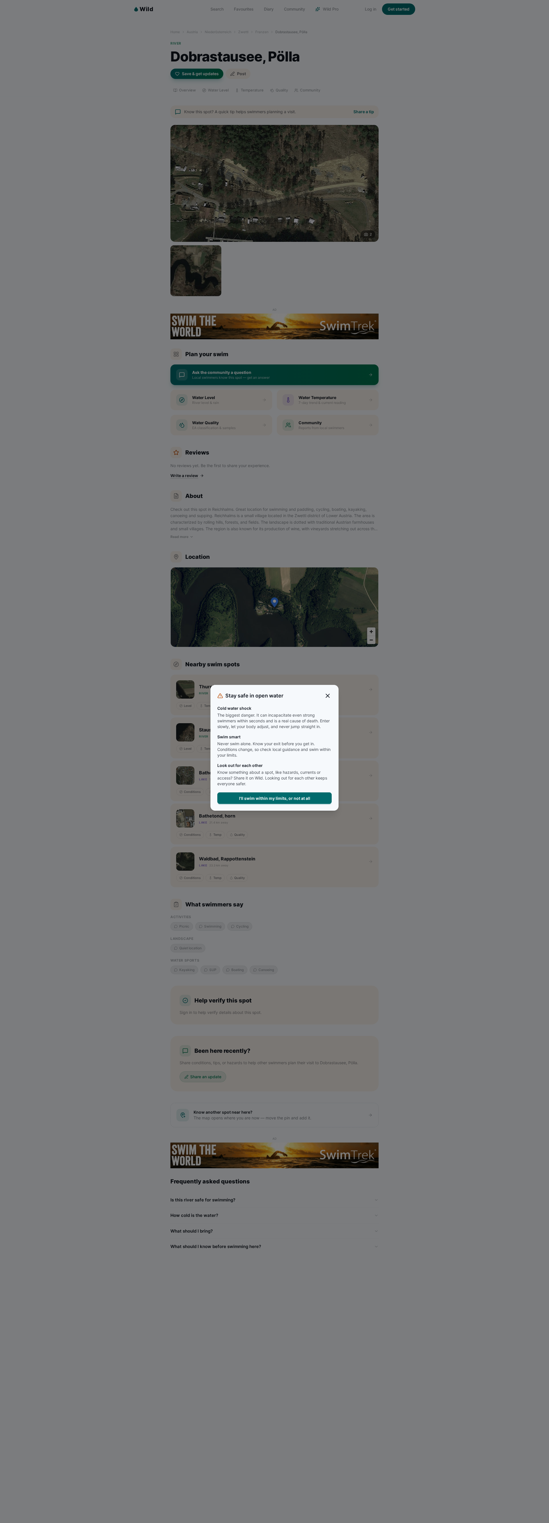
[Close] (327, 695)
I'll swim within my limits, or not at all (274, 798)
